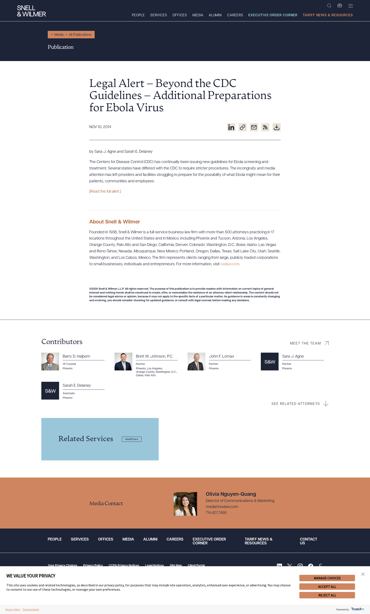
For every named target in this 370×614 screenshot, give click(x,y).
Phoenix (68, 368)
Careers (235, 15)
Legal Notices (154, 565)
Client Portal (196, 565)
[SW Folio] (340, 6)
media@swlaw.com (222, 507)
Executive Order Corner (272, 15)
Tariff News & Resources (328, 15)
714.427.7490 (216, 513)
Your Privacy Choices (62, 565)
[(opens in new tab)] (231, 127)
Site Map (176, 565)
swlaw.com (230, 264)
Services (158, 15)
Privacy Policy (93, 565)
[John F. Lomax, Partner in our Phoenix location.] (222, 362)
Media (197, 15)
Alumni (215, 15)
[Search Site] (329, 6)
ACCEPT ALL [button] (327, 586)
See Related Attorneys (296, 404)
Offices (180, 15)
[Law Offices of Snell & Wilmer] (31, 11)
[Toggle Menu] (350, 6)
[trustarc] (357, 609)
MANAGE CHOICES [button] (327, 578)
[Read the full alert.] (105, 192)
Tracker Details (30, 609)
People (138, 15)
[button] (363, 574)
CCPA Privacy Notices (124, 565)
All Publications (80, 35)
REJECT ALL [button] (327, 595)
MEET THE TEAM (305, 343)
